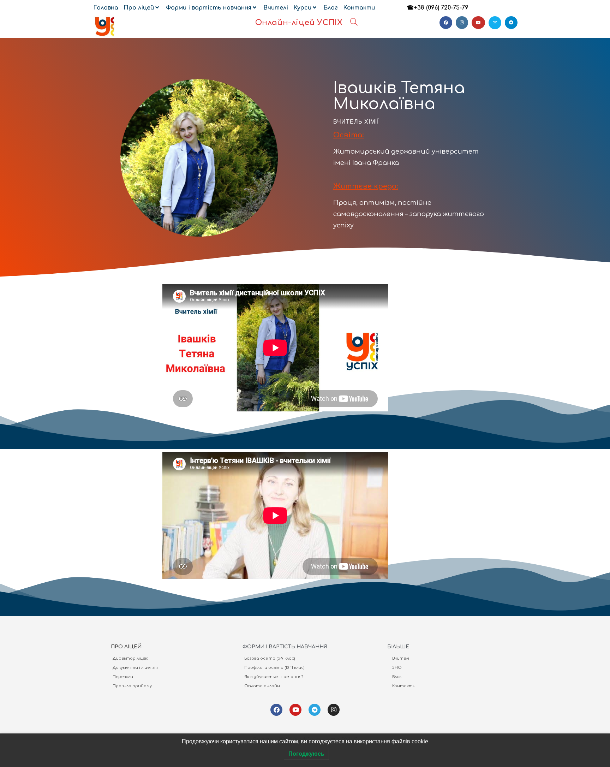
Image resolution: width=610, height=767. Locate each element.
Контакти (359, 8)
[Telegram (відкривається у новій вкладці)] (511, 22)
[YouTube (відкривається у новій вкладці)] (478, 22)
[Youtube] (295, 710)
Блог (330, 8)
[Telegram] (315, 710)
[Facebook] (276, 710)
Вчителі (275, 8)
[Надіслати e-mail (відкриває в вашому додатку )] (495, 22)
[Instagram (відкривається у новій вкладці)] (462, 22)
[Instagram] (334, 710)
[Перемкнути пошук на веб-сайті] (354, 22)
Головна (105, 8)
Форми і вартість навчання (208, 8)
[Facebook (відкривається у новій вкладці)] (445, 22)
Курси (302, 8)
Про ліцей (139, 8)
